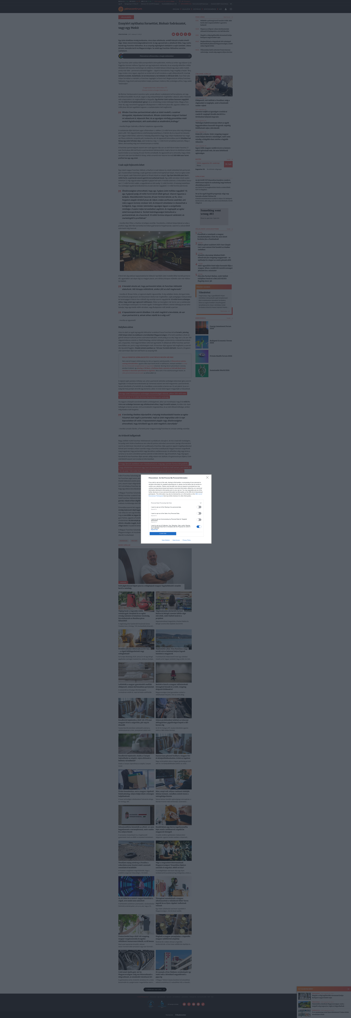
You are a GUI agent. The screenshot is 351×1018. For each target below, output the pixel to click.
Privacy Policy (187, 540)
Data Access (176, 540)
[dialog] (176, 509)
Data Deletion (166, 540)
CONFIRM (163, 533)
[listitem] (176, 503)
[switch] (199, 507)
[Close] (208, 478)
